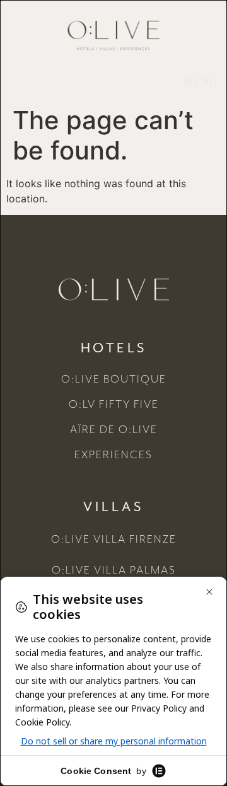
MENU (201, 82)
